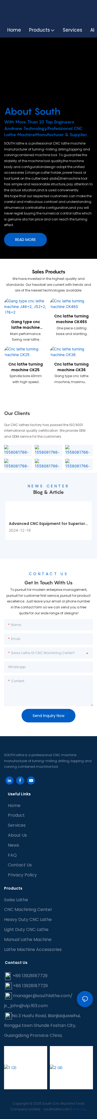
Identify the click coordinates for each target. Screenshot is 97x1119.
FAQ (12, 855)
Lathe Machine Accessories (33, 949)
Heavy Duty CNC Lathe (28, 919)
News (13, 845)
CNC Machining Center (28, 909)
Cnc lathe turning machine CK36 (71, 367)
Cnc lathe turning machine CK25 (25, 367)
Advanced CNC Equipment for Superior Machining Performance (47, 524)
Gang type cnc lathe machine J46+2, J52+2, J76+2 (25, 324)
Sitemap (79, 1109)
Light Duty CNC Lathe (26, 929)
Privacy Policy (22, 875)
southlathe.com (56, 1109)
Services (17, 825)
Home (14, 805)
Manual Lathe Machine (27, 939)
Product (16, 815)
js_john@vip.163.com (26, 1006)
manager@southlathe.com (41, 996)
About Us (17, 835)
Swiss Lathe (16, 900)
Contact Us (20, 865)
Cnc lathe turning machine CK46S (71, 318)
